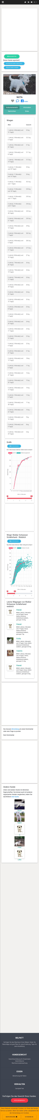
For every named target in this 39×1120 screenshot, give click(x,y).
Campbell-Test (19, 1088)
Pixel (19, 847)
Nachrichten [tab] (12, 111)
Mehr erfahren (11, 1117)
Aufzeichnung (15, 446)
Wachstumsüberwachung (19, 1063)
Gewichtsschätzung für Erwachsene (19, 1059)
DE (35, 2)
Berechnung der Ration (19, 1076)
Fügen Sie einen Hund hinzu (14, 63)
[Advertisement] (19, 29)
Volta (18, 638)
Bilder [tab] (27, 111)
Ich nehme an (29, 1117)
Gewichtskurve (19, 1061)
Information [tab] (27, 107)
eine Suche (15, 797)
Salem (19, 823)
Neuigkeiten (12, 56)
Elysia (19, 810)
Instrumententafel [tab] (12, 107)
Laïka (19, 860)
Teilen (26, 101)
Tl (19, 835)
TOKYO (19, 651)
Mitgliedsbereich (19, 1100)
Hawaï (18, 610)
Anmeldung (15, 729)
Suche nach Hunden (12, 67)
